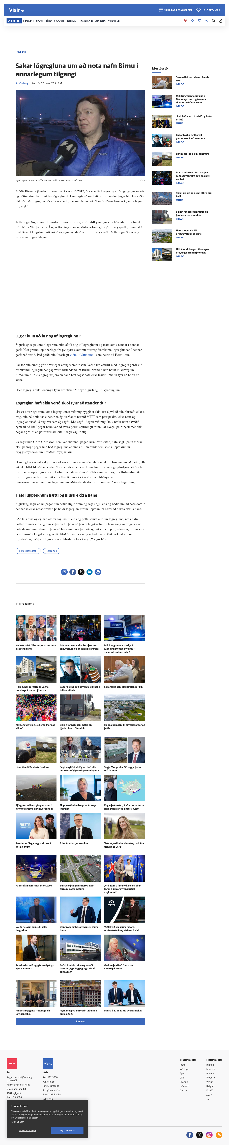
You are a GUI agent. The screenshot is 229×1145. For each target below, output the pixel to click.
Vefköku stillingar (27, 1130)
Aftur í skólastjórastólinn (74, 843)
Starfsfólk (48, 1099)
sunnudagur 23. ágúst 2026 (178, 10)
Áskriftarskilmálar (52, 1095)
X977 (209, 1095)
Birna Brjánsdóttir (28, 551)
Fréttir (183, 1065)
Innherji (210, 1065)
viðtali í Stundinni (82, 354)
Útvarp (183, 1091)
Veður (209, 1082)
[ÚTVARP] (207, 21)
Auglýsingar (49, 1082)
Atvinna (210, 1073)
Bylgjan (210, 1086)
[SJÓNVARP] (199, 21)
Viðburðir (211, 1078)
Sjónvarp (184, 1086)
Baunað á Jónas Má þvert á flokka (123, 1011)
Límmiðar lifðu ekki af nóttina (32, 767)
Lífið (182, 1078)
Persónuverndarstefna (18, 1085)
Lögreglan (51, 551)
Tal (207, 1099)
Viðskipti (184, 1069)
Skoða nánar (17, 1122)
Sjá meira (80, 1022)
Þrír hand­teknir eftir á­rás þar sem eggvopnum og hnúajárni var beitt (193, 176)
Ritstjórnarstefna (51, 1090)
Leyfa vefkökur (67, 1130)
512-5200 (53, 1077)
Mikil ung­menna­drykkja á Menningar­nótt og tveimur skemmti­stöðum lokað (119, 649)
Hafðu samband (51, 1086)
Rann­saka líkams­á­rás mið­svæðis (34, 886)
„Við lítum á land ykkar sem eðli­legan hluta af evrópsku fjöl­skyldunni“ (122, 889)
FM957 (210, 1091)
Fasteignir (211, 1069)
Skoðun (184, 1082)
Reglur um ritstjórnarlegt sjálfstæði (20, 1079)
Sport (183, 1073)
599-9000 (17, 1097)
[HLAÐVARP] (192, 21)
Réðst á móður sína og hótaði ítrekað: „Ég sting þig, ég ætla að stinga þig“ (77, 968)
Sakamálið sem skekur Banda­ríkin (123, 687)
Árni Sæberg (22, 83)
